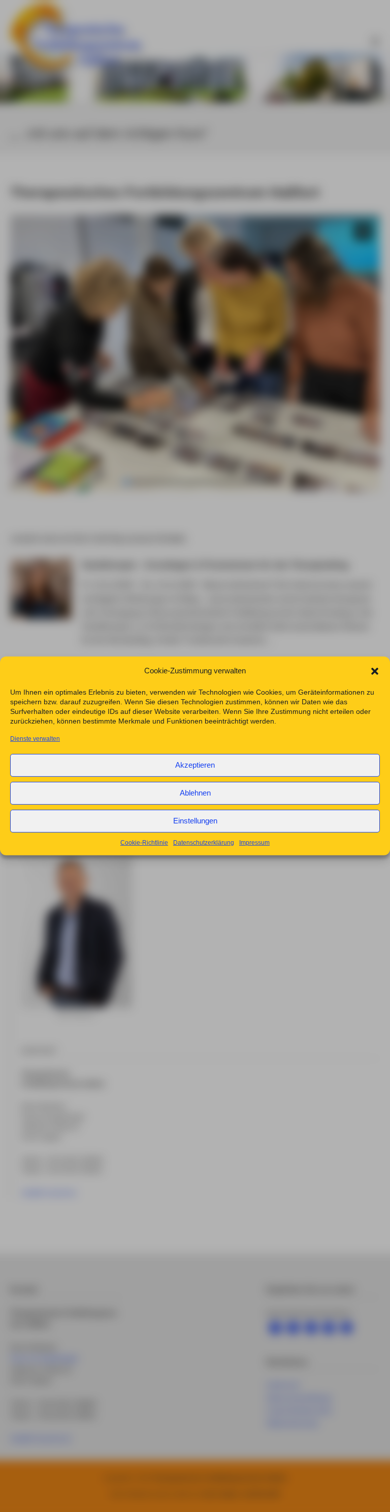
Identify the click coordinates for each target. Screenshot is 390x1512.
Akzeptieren (195, 765)
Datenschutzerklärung (203, 842)
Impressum (254, 842)
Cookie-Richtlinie (144, 842)
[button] (375, 671)
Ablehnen (195, 792)
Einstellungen (195, 820)
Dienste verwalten (35, 738)
